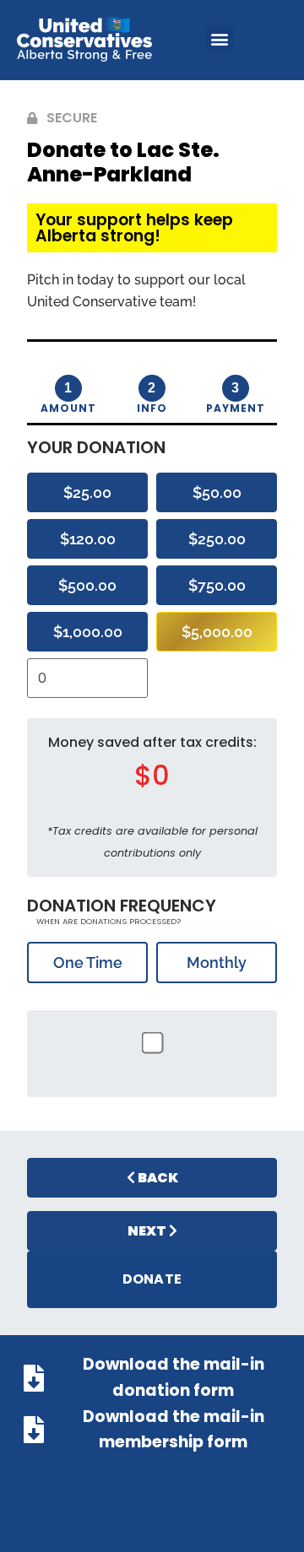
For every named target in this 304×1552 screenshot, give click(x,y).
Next (148, 1231)
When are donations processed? (107, 921)
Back (156, 1177)
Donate (152, 1279)
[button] (220, 39)
